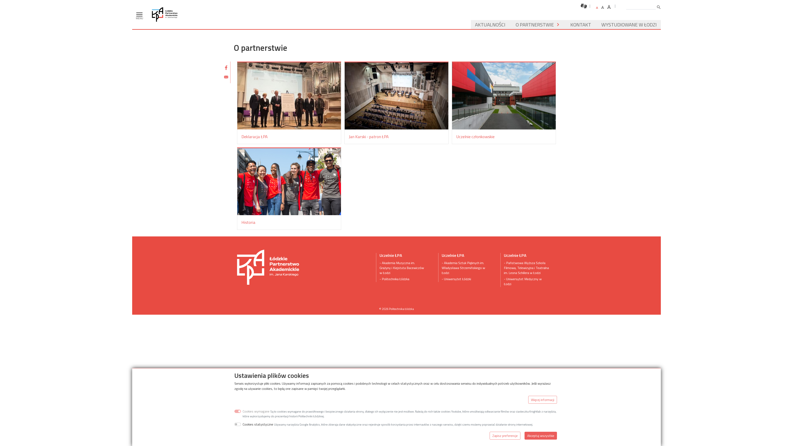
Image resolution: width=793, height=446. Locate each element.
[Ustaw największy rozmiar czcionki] (609, 7)
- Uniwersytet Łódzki (456, 278)
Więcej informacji (542, 399)
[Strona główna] (166, 6)
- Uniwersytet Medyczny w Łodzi (523, 281)
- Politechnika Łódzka (394, 278)
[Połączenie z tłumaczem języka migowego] (584, 6)
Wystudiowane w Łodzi (629, 24)
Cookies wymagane (256, 411)
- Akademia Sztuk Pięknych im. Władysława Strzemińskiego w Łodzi (463, 267)
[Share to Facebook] (226, 67)
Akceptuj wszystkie (540, 435)
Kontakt (580, 24)
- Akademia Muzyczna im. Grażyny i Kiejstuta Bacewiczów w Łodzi (402, 267)
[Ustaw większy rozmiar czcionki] (602, 7)
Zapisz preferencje (505, 435)
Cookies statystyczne (258, 424)
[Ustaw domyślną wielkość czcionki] (597, 7)
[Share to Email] (226, 77)
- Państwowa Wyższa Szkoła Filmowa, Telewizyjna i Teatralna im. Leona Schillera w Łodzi (526, 267)
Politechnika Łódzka (401, 309)
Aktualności (490, 24)
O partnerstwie (535, 24)
